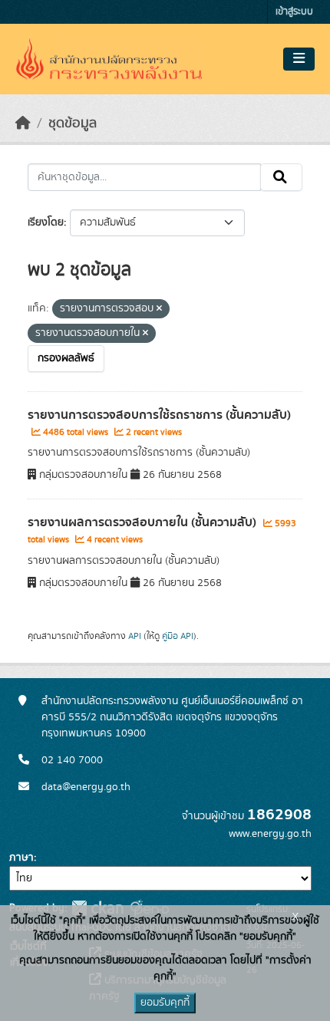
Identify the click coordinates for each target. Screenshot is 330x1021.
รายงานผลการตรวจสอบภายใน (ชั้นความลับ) (143, 522)
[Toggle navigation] (299, 59)
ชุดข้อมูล (72, 123)
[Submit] (281, 177)
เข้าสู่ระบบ (294, 12)
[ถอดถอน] (159, 309)
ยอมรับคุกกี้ (165, 1002)
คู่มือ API (177, 636)
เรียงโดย (46, 222)
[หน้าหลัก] (23, 123)
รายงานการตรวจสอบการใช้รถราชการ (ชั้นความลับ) (159, 415)
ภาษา (21, 857)
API (134, 636)
